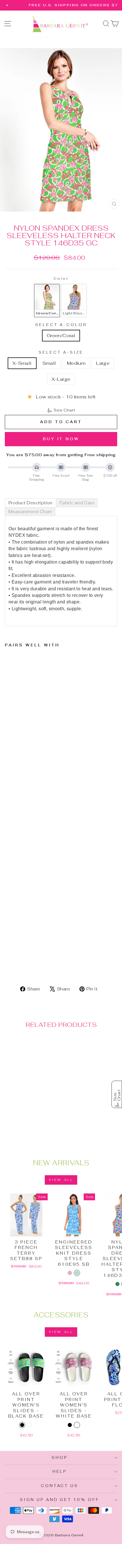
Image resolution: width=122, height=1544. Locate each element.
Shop (60, 1457)
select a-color (61, 324)
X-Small (22, 363)
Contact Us (60, 1485)
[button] (61, 410)
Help (59, 1471)
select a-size (61, 352)
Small (49, 363)
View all (61, 1180)
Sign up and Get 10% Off (59, 1499)
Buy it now (61, 439)
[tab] (30, 502)
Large (103, 363)
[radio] (47, 300)
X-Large (61, 379)
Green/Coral (61, 335)
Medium (76, 363)
